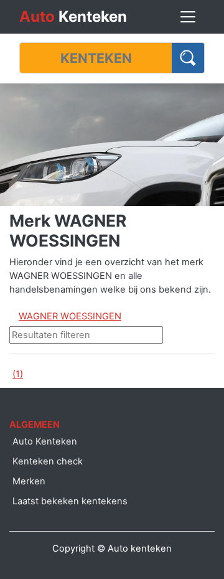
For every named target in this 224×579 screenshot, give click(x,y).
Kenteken (73, 16)
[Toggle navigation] (188, 17)
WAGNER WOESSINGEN (70, 316)
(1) (17, 374)
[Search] (188, 57)
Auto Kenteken (44, 441)
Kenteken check (47, 461)
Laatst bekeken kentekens (70, 501)
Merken (28, 481)
